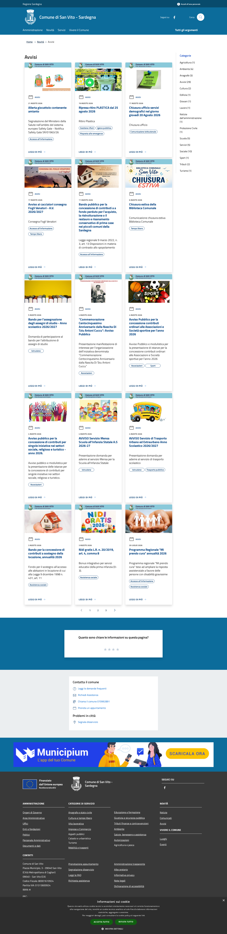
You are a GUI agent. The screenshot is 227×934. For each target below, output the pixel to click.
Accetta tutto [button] (101, 922)
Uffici (25, 823)
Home (29, 42)
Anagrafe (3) (186, 75)
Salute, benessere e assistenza (130, 834)
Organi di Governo (32, 812)
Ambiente (119, 829)
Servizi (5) (185, 145)
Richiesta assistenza (79, 880)
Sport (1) (184, 158)
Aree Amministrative (34, 818)
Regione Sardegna (32, 4)
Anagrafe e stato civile (80, 812)
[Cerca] (200, 17)
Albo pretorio (121, 869)
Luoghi (163, 839)
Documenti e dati (32, 846)
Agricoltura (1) (187, 62)
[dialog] (113, 915)
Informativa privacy (124, 875)
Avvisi (37, 97)
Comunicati (166, 818)
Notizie (163, 812)
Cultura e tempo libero (80, 818)
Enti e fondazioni (31, 829)
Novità (40, 42)
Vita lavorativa (76, 823)
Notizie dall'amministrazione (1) (191, 118)
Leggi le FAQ (74, 875)
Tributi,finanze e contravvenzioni (131, 823)
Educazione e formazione (127, 812)
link (143, 915)
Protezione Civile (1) (188, 130)
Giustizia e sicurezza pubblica (129, 818)
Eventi (163, 844)
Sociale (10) (186, 151)
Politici (26, 835)
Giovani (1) (185, 101)
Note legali (119, 880)
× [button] (223, 900)
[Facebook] (173, 17)
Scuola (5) (185, 138)
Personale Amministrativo (36, 840)
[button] (113, 928)
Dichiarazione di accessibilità (129, 886)
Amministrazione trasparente (129, 864)
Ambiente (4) (186, 69)
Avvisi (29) (185, 82)
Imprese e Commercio (79, 829)
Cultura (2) (185, 88)
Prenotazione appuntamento (83, 864)
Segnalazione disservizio (81, 869)
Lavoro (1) (185, 108)
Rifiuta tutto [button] (126, 921)
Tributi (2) (185, 164)
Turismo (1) (185, 171)
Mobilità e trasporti (78, 847)
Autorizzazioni (121, 840)
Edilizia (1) (185, 95)
